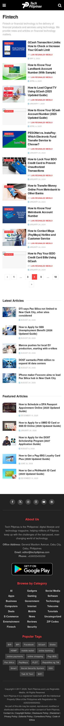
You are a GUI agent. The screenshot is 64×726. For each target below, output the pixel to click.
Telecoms (52, 606)
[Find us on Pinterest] (51, 502)
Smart (14, 668)
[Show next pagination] (31, 284)
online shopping (35, 656)
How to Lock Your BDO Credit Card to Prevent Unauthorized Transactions (42, 165)
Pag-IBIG (52, 656)
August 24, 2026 (28, 382)
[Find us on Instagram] (28, 502)
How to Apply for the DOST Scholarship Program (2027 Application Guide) (34, 441)
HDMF (14, 650)
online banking (46, 650)
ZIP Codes (53, 621)
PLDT (35, 662)
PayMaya (23, 662)
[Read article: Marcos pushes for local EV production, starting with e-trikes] (9, 348)
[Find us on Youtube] (44, 502)
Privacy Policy (10, 716)
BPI (17, 644)
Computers (11, 606)
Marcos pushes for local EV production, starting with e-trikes (38, 346)
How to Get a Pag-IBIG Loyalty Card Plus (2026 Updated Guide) (39, 457)
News (32, 616)
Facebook (29, 644)
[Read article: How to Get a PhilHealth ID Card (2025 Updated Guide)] (9, 474)
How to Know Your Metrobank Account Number (40, 212)
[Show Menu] (4, 5)
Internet (32, 606)
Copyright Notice (23, 712)
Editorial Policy (26, 716)
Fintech (8, 43)
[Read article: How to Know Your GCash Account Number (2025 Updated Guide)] (14, 116)
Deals (11, 611)
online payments (15, 656)
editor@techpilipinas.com (35, 552)
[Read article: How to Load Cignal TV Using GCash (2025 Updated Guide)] (14, 94)
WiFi (40, 674)
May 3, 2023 (34, 58)
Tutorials (53, 611)
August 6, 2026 (27, 448)
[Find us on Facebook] (12, 502)
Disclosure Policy (40, 712)
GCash (41, 644)
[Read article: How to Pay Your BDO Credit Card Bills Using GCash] (14, 260)
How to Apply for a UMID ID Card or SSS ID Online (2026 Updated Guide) (40, 424)
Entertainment (11, 621)
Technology (53, 601)
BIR (9, 644)
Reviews (32, 621)
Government (32, 601)
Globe (53, 644)
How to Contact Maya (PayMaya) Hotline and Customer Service (42, 234)
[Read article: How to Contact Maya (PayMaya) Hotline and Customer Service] (14, 237)
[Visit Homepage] (32, 5)
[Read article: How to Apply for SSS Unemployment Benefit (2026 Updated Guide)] (9, 330)
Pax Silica (9, 662)
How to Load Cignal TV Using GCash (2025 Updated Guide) (42, 91)
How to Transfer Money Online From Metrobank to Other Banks (44, 189)
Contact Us (8, 712)
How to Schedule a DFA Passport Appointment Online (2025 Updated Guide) (39, 407)
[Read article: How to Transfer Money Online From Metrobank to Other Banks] (14, 192)
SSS (51, 668)
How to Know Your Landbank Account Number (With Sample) (42, 69)
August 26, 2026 (28, 320)
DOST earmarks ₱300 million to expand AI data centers (37, 361)
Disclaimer (55, 712)
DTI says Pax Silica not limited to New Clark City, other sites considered (38, 312)
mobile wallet (28, 650)
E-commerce (11, 616)
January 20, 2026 (28, 430)
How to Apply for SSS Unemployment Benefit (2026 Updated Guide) (35, 330)
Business (11, 601)
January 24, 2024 (37, 153)
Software (53, 595)
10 (55, 276)
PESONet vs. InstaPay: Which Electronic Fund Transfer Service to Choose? (42, 138)
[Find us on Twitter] (20, 502)
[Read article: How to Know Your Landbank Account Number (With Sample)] (14, 71)
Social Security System (32, 668)
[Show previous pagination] (7, 277)
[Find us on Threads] (36, 502)
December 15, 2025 (29, 415)
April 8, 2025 (35, 81)
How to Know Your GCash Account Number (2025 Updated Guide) (44, 114)
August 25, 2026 (28, 338)
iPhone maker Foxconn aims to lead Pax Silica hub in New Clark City (40, 376)
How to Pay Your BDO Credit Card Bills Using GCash (42, 257)
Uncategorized (52, 616)
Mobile (32, 611)
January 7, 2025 (37, 103)
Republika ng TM (50, 662)
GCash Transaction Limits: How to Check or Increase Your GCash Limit (44, 46)
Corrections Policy (42, 716)
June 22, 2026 (26, 463)
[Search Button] (59, 5)
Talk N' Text (27, 674)
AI (11, 590)
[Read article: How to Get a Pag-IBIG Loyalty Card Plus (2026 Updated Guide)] (9, 459)
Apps (11, 595)
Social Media (52, 590)
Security (32, 626)
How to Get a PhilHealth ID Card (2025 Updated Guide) (37, 472)
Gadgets (32, 590)
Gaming (32, 595)
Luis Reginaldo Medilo (42, 54)
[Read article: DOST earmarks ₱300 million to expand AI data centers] (9, 363)
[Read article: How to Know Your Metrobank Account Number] (14, 214)
